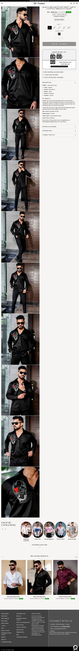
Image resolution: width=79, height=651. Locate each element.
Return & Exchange (49, 126)
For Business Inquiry (6, 642)
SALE (2, 628)
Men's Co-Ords (5, 630)
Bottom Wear (4, 623)
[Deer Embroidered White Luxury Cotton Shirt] (13, 577)
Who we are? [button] (36, 613)
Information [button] (21, 613)
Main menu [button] (5, 613)
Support (3, 637)
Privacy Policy (20, 625)
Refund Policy (20, 629)
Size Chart (60, 19)
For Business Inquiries (21, 637)
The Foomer (7, 650)
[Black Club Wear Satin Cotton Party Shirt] (39, 577)
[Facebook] (74, 650)
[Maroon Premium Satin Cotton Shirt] (65, 577)
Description (47, 82)
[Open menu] (3, 3)
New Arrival (4, 616)
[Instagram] (77, 650)
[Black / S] (39, 577)
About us (3, 639)
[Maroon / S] (65, 577)
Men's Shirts (4, 621)
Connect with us (49, 135)
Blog (17, 634)
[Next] (76, 557)
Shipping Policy (20, 632)
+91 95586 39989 (65, 626)
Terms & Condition (21, 627)
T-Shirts (3, 625)
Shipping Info (47, 130)
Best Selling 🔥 (5, 618)
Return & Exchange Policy (23, 622)
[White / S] (13, 577)
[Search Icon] (70, 3)
